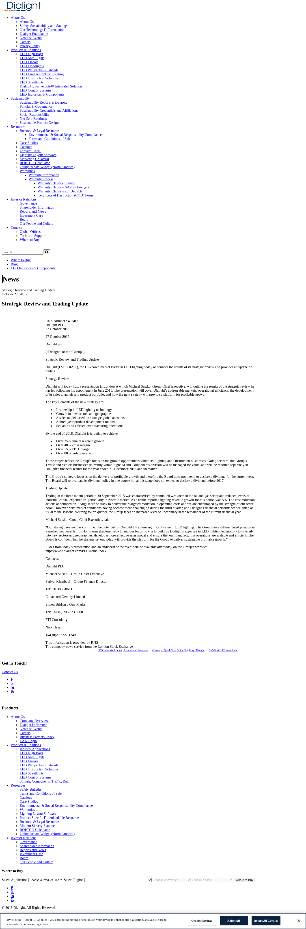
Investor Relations (23, 199)
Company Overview (34, 721)
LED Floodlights (32, 66)
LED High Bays (31, 54)
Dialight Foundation (34, 34)
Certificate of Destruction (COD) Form (65, 195)
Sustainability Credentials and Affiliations (49, 110)
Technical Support (32, 236)
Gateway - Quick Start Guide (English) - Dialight (178, 650)
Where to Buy (30, 240)
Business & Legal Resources (40, 131)
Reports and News (33, 211)
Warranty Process (41, 179)
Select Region (74, 880)
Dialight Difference (33, 725)
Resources (18, 127)
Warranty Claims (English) (56, 183)
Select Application (15, 880)
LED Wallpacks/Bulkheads (39, 70)
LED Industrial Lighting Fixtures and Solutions (123, 650)
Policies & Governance (36, 106)
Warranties (27, 171)
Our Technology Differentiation (42, 30)
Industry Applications (35, 749)
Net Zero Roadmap (33, 118)
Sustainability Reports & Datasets (43, 102)
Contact (16, 227)
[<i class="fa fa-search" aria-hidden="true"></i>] (46, 251)
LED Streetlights (31, 82)
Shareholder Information (37, 207)
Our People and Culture (36, 223)
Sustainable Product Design (39, 122)
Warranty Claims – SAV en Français (63, 187)
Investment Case (31, 215)
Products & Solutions (26, 50)
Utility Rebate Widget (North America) (47, 167)
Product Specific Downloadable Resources (50, 818)
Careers (25, 42)
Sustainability (20, 98)
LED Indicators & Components (42, 94)
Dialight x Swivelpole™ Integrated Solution (51, 86)
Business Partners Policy (37, 737)
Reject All (233, 920)
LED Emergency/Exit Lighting (42, 74)
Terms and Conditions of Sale (50, 139)
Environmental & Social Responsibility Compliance (65, 135)
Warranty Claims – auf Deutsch (60, 191)
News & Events (31, 38)
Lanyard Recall (30, 151)
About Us (18, 18)
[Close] (299, 921)
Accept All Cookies (266, 920)
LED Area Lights (32, 58)
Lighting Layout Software (38, 155)
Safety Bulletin (30, 789)
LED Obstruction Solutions (39, 78)
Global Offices (30, 231)
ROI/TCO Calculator (35, 163)
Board (24, 219)
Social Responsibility (35, 114)
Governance (28, 203)
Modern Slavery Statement (38, 826)
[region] (153, 921)
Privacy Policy (30, 46)
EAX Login (28, 741)
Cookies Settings (201, 920)
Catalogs (26, 147)
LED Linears (29, 62)
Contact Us (10, 672)
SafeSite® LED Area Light (223, 650)
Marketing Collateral (34, 159)
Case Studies (29, 143)
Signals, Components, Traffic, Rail (44, 781)
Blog (14, 264)
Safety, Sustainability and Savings (43, 26)
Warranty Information (44, 175)
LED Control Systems (35, 90)
